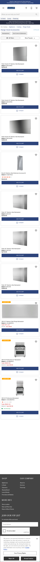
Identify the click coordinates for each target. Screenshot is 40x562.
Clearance (4, 487)
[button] (3, 8)
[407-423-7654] (31, 8)
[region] (20, 549)
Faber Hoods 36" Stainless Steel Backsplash (13, 100)
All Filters (11, 38)
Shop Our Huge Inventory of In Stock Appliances (20, 1)
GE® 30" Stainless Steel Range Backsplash (13, 321)
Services (22, 485)
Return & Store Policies (8, 509)
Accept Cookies (28, 558)
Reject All (11, 558)
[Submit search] (36, 14)
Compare (21, 74)
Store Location (5, 504)
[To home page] (11, 8)
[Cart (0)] (36, 8)
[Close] (37, 539)
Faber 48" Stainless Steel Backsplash (11, 285)
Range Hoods (26, 27)
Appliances (12, 27)
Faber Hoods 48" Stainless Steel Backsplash (13, 136)
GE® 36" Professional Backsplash (10, 398)
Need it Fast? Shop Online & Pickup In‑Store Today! (20, 21)
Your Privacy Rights (20, 553)
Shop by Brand (5, 490)
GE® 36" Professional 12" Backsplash (11, 359)
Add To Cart (20, 70)
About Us (22, 483)
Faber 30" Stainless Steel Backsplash (11, 212)
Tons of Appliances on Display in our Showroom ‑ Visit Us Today (20, 2)
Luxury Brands (5, 492)
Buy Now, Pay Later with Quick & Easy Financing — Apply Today (20, 23)
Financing (22, 487)
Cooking (19, 27)
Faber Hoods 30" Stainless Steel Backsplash (13, 64)
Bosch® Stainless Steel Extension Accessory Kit (14, 173)
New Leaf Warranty (7, 507)
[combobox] (29, 38)
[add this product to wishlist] (36, 45)
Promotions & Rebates (7, 494)
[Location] (26, 8)
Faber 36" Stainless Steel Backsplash (11, 248)
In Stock (4, 485)
